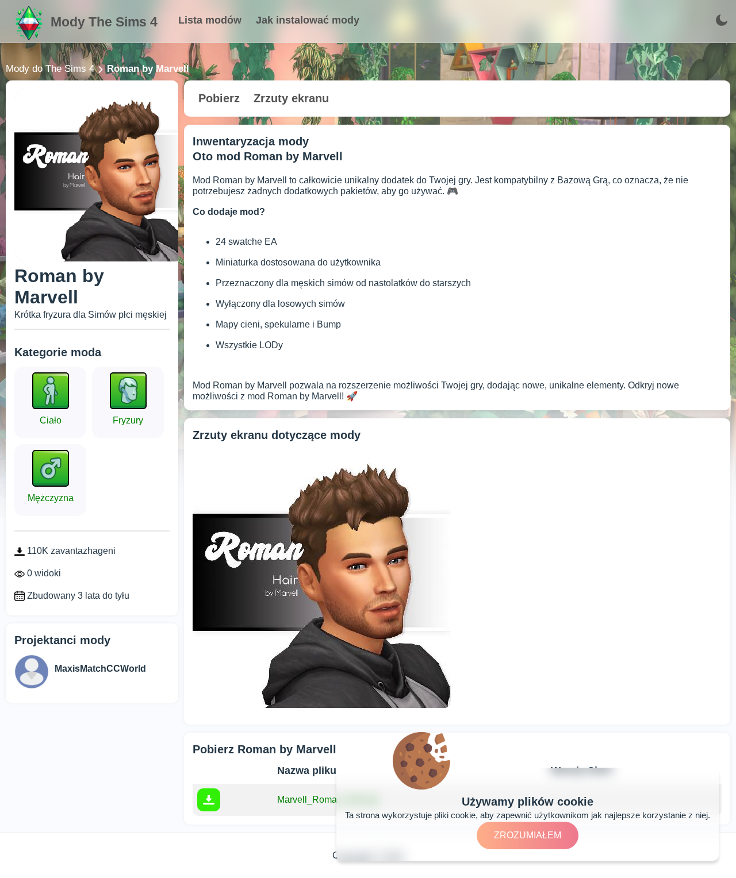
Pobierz (219, 98)
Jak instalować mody (307, 20)
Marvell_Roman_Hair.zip (327, 799)
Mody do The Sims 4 (50, 68)
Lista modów (209, 20)
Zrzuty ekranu (291, 98)
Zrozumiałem (527, 835)
